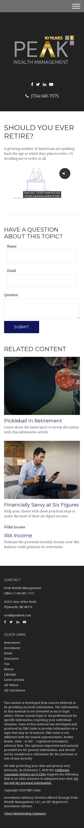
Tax (6, 663)
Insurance (11, 658)
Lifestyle (10, 674)
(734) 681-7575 (45, 96)
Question (11, 295)
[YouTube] (51, 84)
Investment (12, 648)
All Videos (11, 685)
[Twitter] (38, 84)
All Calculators (14, 690)
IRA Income (18, 535)
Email (11, 271)
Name (12, 246)
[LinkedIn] (44, 84)
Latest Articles (14, 679)
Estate (8, 653)
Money (9, 669)
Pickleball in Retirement (33, 421)
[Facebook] (32, 84)
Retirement (12, 642)
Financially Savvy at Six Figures (41, 505)
